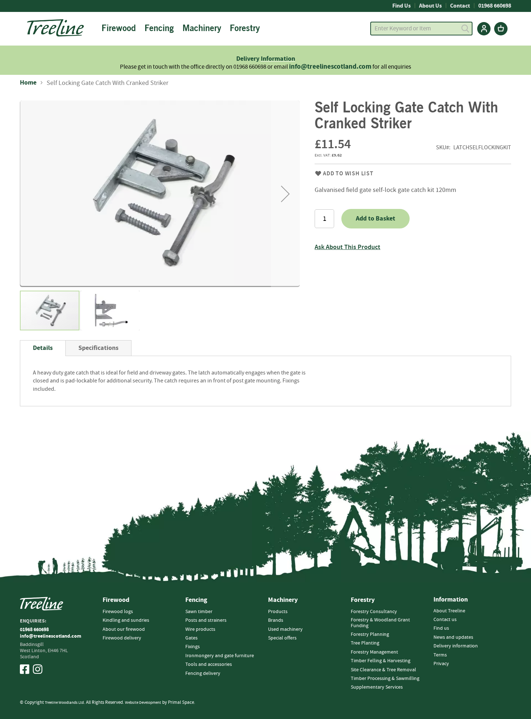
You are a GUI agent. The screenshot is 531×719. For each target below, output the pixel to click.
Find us (441, 628)
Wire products (200, 629)
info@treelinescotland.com (330, 67)
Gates (191, 638)
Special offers (282, 638)
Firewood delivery (122, 638)
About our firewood (124, 629)
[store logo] (55, 28)
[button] (285, 193)
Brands (275, 620)
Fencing (196, 600)
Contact (460, 6)
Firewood (116, 600)
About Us (430, 6)
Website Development (143, 702)
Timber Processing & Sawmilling (385, 678)
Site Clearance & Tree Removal (383, 670)
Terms (440, 655)
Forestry (363, 600)
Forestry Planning (370, 634)
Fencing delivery (202, 673)
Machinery (283, 600)
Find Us (401, 6)
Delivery (248, 58)
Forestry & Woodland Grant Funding (380, 623)
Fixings (192, 646)
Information (278, 58)
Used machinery (285, 629)
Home (28, 82)
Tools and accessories (208, 664)
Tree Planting (365, 643)
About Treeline (449, 611)
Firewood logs (118, 611)
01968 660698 (494, 6)
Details (43, 347)
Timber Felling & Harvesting (380, 661)
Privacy (441, 663)
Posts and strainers (205, 620)
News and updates (453, 637)
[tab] (43, 348)
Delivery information (455, 646)
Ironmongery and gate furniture (219, 655)
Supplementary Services (377, 687)
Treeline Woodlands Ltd (64, 702)
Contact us (445, 619)
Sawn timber (198, 611)
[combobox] (421, 28)
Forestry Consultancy (374, 611)
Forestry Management (374, 652)
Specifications (98, 347)
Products (278, 611)
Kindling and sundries (126, 620)
